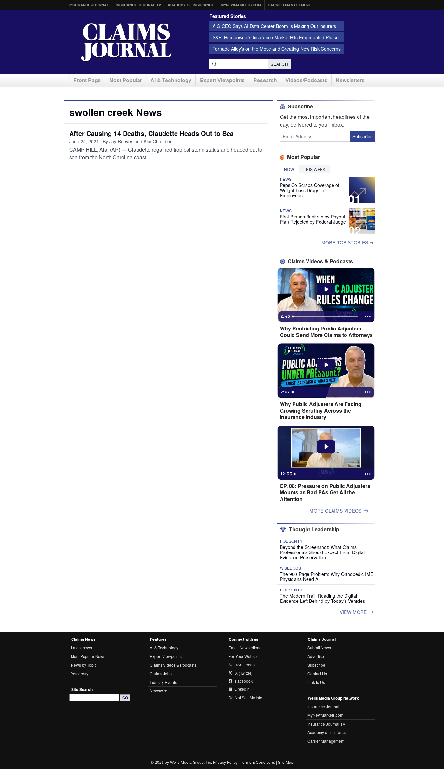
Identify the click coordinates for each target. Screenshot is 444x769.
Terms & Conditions (258, 762)
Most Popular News (88, 656)
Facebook (244, 681)
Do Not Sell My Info (245, 697)
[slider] (325, 316)
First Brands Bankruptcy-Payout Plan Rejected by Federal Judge (313, 219)
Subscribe (362, 136)
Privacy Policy (225, 762)
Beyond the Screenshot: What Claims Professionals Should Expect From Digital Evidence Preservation (322, 552)
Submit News (319, 647)
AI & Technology (170, 80)
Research (265, 80)
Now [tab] (289, 169)
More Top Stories (345, 242)
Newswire (158, 690)
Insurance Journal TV (138, 4)
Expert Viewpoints (222, 80)
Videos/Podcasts (306, 80)
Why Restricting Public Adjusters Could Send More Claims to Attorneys (326, 331)
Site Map (286, 762)
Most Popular (125, 80)
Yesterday (79, 673)
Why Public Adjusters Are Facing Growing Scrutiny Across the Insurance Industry (320, 410)
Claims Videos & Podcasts (173, 665)
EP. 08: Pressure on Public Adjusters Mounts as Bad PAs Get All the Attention (325, 492)
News (286, 179)
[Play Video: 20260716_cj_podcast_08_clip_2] (326, 289)
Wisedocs (290, 568)
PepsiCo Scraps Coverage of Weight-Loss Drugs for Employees (309, 190)
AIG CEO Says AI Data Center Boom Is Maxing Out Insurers (274, 26)
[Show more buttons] (367, 316)
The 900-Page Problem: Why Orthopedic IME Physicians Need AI (326, 576)
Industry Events (163, 682)
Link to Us (316, 682)
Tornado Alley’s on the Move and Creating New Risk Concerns (277, 48)
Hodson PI (291, 541)
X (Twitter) (244, 673)
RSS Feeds (244, 665)
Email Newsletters (244, 647)
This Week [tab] (315, 169)
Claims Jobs (161, 673)
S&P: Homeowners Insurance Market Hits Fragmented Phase (276, 37)
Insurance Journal (89, 4)
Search (279, 64)
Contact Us (317, 673)
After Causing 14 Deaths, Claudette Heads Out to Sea (151, 133)
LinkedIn (242, 689)
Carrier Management (289, 4)
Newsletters (350, 80)
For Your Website (244, 656)
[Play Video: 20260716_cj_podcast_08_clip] (326, 365)
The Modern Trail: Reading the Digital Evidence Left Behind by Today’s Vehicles (322, 598)
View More (353, 612)
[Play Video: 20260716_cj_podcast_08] (326, 446)
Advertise (315, 656)
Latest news (81, 647)
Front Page (87, 80)
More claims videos (335, 510)
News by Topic (84, 665)
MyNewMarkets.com (241, 4)
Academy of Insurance (191, 4)
